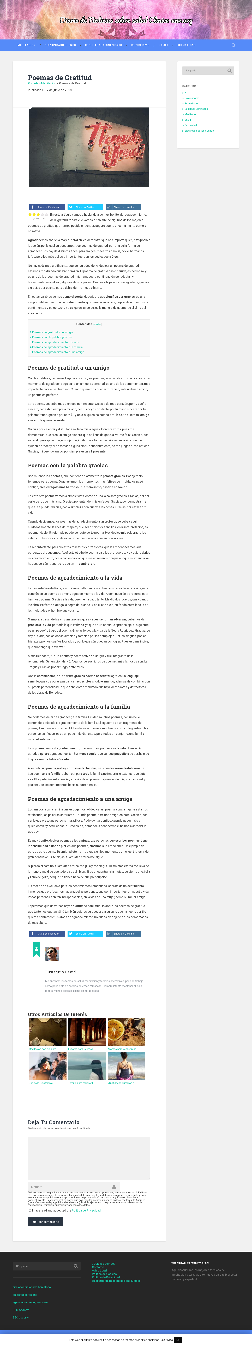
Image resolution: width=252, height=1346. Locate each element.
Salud (163, 45)
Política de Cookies (104, 1274)
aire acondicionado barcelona (32, 1287)
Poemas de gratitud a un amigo (51, 332)
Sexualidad (186, 45)
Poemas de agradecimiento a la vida (54, 342)
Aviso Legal (99, 1270)
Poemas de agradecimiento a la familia (56, 347)
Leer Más (166, 1340)
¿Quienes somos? (103, 1263)
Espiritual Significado (103, 45)
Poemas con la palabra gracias (51, 337)
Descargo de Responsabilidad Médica (116, 1280)
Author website (48, 999)
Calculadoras (192, 98)
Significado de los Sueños (199, 130)
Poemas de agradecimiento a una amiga (57, 352)
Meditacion (26, 45)
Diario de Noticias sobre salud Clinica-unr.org (126, 20)
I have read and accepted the (66, 1210)
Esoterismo (140, 45)
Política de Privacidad (86, 1210)
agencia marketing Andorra (30, 1302)
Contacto (98, 1267)
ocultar (97, 324)
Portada (33, 83)
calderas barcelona (25, 1294)
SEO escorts (21, 1317)
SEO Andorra (21, 1310)
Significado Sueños (60, 45)
